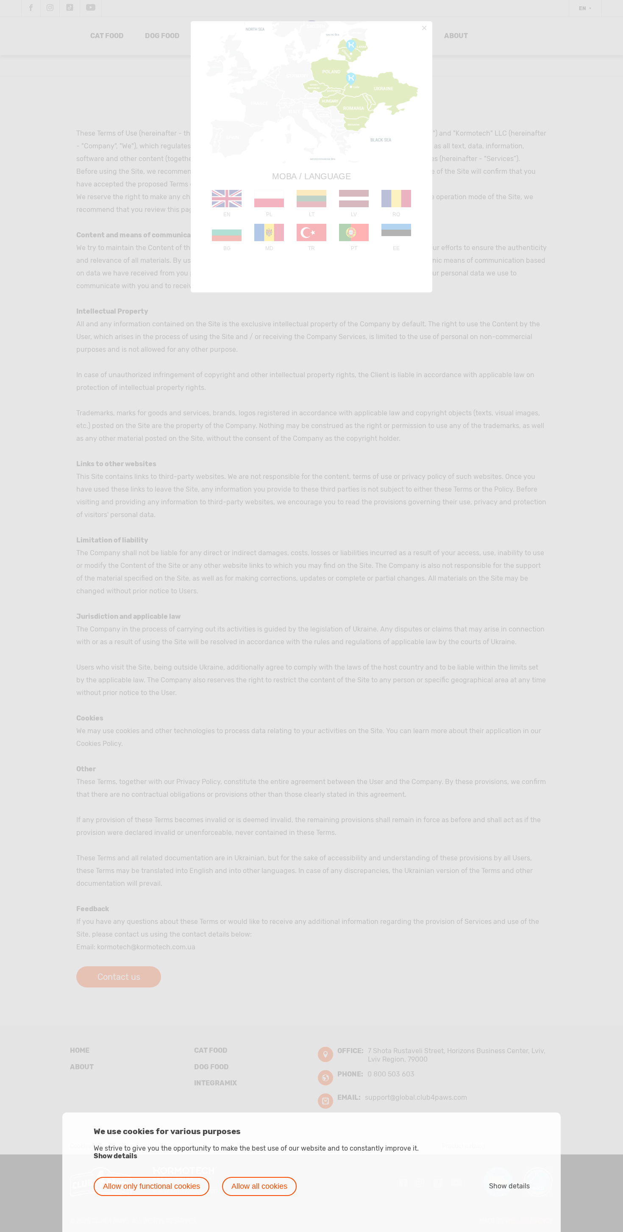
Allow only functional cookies (151, 1186)
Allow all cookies (259, 1186)
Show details (115, 1156)
